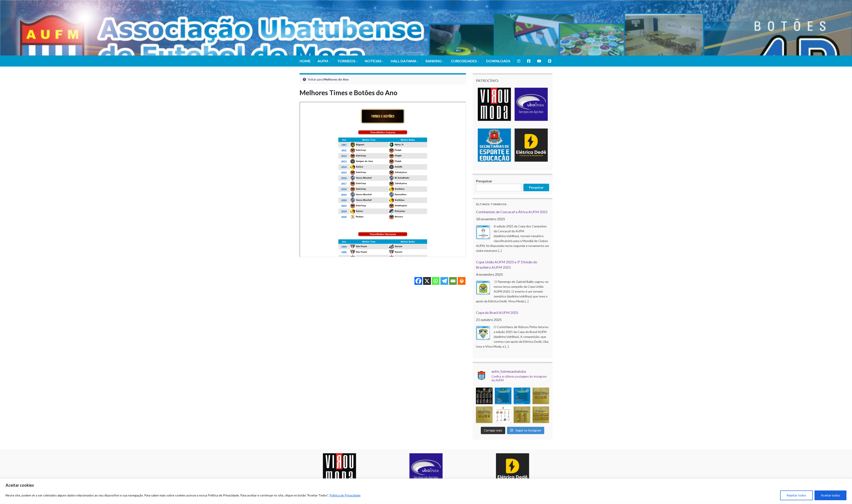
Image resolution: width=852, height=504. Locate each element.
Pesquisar (484, 181)
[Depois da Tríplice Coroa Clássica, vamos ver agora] (540, 395)
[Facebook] (418, 281)
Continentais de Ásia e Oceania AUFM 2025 (509, 353)
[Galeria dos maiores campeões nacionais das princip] (484, 395)
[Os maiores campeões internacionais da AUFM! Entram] (522, 414)
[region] (426, 491)
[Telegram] (444, 281)
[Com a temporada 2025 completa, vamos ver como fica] (540, 414)
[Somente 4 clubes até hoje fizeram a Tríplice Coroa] (484, 414)
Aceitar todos (830, 495)
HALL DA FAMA (404, 61)
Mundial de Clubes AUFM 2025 (500, 307)
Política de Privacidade (345, 495)
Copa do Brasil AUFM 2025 (497, 262)
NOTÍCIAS (373, 61)
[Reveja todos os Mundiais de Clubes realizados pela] (503, 414)
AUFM (323, 61)
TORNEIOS (346, 61)
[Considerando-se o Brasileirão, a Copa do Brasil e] (503, 395)
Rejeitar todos (796, 495)
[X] (427, 281)
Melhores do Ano (336, 79)
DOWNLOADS (498, 61)
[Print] (461, 281)
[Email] (453, 281)
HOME (305, 61)
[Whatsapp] (436, 281)
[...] (527, 251)
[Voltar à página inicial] (426, 27)
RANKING (434, 61)
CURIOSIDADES (464, 61)
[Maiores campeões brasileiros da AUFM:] (522, 395)
